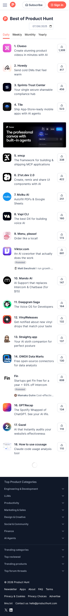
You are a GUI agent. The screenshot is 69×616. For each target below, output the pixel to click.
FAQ (40, 589)
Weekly (17, 34)
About (31, 589)
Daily (6, 34)
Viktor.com (21, 249)
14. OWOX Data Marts (29, 356)
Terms (49, 589)
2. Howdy (20, 65)
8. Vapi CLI (21, 214)
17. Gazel (20, 425)
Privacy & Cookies (14, 596)
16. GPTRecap (23, 405)
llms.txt (8, 603)
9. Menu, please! (25, 233)
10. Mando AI (23, 278)
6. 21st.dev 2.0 (24, 175)
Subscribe (35, 5)
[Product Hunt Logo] (13, 5)
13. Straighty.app (25, 337)
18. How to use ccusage (30, 444)
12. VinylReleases (26, 317)
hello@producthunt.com (43, 603)
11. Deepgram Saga (27, 302)
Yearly (42, 34)
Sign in (58, 5)
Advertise (54, 596)
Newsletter (10, 589)
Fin (16, 376)
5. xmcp (19, 155)
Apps (23, 589)
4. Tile (18, 104)
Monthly (30, 34)
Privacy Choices (37, 596)
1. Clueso (20, 46)
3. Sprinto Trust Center (29, 85)
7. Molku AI (21, 194)
